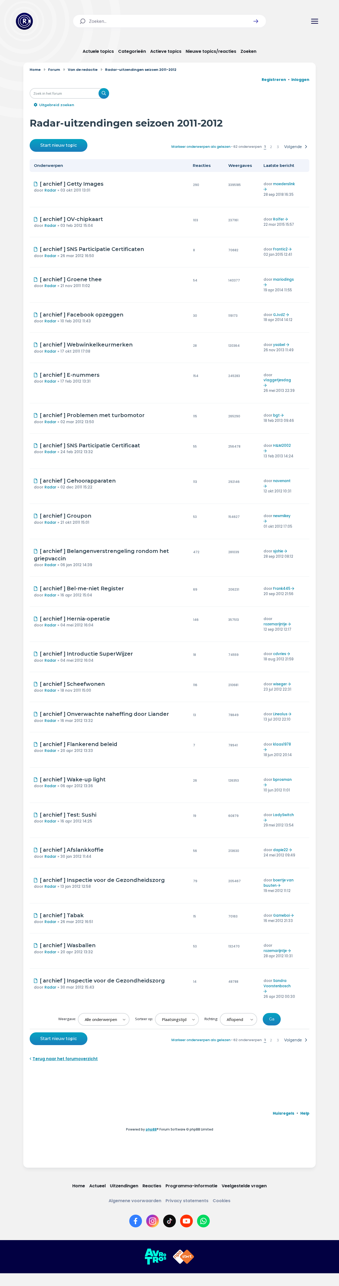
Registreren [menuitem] (274, 79)
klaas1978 (282, 744)
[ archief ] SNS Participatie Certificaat (90, 445)
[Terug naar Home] (24, 21)
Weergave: (67, 1018)
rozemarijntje (275, 624)
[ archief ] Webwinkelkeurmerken (86, 344)
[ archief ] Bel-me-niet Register (82, 588)
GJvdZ (279, 314)
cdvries (279, 653)
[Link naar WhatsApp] (203, 1221)
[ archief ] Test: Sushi (68, 815)
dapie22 (280, 849)
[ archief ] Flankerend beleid (78, 744)
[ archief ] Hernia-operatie (75, 619)
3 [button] (278, 147)
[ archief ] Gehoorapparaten (78, 481)
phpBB (151, 1129)
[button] (256, 21)
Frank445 (281, 588)
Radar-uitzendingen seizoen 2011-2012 (126, 123)
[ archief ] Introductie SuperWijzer (86, 654)
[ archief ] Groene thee (71, 279)
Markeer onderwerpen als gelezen (200, 146)
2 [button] (271, 147)
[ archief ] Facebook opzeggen (81, 314)
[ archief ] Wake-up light (73, 779)
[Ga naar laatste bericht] (266, 189)
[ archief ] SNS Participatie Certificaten (92, 249)
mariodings (283, 279)
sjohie (278, 551)
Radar (50, 190)
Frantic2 (280, 249)
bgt (276, 415)
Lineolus (280, 714)
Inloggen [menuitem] (300, 79)
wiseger (280, 684)
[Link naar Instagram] (152, 1221)
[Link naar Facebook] (135, 1221)
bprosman (282, 779)
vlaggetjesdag (277, 380)
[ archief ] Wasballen (68, 945)
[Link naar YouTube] (186, 1221)
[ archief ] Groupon (65, 516)
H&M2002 (282, 445)
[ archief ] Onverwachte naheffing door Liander (104, 714)
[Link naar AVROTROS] (155, 1257)
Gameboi (281, 915)
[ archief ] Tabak (62, 915)
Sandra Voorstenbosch (277, 983)
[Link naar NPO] (183, 1256)
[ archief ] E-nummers (70, 375)
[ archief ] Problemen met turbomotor (92, 415)
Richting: (211, 1018)
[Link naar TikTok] (169, 1221)
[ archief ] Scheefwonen (72, 684)
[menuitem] (283, 1113)
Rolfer (278, 219)
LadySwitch (283, 814)
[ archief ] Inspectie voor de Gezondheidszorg (102, 880)
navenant (282, 480)
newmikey (282, 515)
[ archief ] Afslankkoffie (72, 850)
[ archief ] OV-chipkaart (71, 219)
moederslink (284, 184)
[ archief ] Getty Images (72, 184)
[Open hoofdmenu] (314, 21)
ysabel (279, 344)
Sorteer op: (144, 1018)
